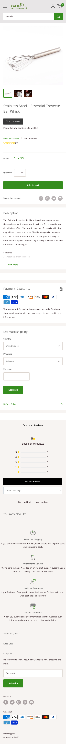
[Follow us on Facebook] (5, 702)
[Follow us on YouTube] (31, 702)
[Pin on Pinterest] (47, 198)
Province (7, 354)
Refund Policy (9, 404)
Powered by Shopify (11, 737)
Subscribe (13, 683)
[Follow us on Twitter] (12, 702)
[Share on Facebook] (41, 198)
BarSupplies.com (11, 138)
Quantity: (7, 172)
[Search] (58, 16)
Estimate (13, 390)
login (12, 128)
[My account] (53, 6)
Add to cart (33, 185)
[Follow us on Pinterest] (25, 702)
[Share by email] (60, 198)
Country (7, 339)
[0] (60, 6)
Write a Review (32, 481)
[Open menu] (5, 6)
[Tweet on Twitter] (53, 198)
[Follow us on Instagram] (18, 702)
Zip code (7, 369)
